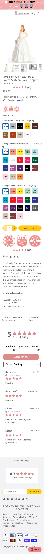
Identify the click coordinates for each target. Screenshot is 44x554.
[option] (22, 43)
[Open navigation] (3, 13)
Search (5, 514)
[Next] (38, 44)
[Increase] (14, 228)
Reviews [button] (10, 348)
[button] (22, 87)
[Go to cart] (38, 13)
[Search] (33, 13)
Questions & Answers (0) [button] (29, 348)
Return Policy (19, 517)
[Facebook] (8, 499)
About (5, 523)
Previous (33, 317)
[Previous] (5, 44)
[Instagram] (16, 499)
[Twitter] (4, 499)
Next (31, 320)
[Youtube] (12, 499)
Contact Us (17, 523)
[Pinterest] (19, 499)
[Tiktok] (23, 499)
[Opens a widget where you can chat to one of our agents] (35, 550)
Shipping (16, 514)
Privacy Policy (23, 520)
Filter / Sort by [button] (14, 364)
